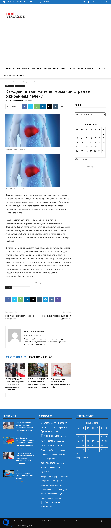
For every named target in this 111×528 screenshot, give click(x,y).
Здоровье (65, 69)
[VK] (51, 299)
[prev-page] (7, 395)
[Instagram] (93, 2)
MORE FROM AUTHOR (40, 357)
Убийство (52, 450)
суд (60, 493)
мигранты (45, 480)
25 (82, 151)
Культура (77, 69)
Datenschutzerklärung (50, 521)
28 (95, 151)
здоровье (17, 288)
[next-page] (11, 395)
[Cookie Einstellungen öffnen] (6, 524)
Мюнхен (60, 441)
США (59, 445)
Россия (51, 445)
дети (59, 467)
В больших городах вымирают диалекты (56, 317)
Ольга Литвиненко (15, 100)
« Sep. (77, 159)
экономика (47, 506)
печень (26, 288)
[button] (84, 2)
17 (77, 146)
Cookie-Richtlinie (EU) (94, 521)
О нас (16, 521)
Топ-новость (19, 86)
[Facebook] (88, 2)
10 (77, 142)
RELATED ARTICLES (16, 357)
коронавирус (50, 476)
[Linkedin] (97, 2)
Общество (35, 69)
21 (95, 146)
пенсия (62, 485)
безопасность (48, 462)
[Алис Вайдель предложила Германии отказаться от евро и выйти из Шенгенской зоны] (8, 440)
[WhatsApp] (37, 106)
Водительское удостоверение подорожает (19, 317)
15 (99, 142)
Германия (50, 435)
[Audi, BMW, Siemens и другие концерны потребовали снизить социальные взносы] (8, 425)
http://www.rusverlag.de (32, 335)
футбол (45, 502)
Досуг (100, 69)
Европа (64, 436)
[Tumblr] (55, 106)
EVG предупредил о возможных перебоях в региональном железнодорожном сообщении (14, 384)
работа (43, 494)
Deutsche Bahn (48, 423)
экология (55, 502)
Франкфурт (89, 69)
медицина (64, 477)
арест (43, 459)
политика (47, 489)
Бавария (62, 423)
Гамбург (57, 431)
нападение (57, 480)
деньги (52, 467)
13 (91, 142)
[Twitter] (106, 2)
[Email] (49, 106)
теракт (43, 498)
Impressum (35, 521)
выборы (44, 467)
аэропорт (51, 458)
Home (7, 82)
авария (62, 454)
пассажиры (54, 485)
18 (82, 146)
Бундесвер (46, 431)
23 (103, 146)
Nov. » (84, 159)
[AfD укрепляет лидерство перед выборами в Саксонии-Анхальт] (8, 473)
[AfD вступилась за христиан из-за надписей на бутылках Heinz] (61, 370)
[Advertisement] (55, 45)
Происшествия (50, 69)
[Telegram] (45, 299)
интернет (54, 472)
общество (44, 485)
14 (95, 142)
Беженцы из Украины (13, 75)
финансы (57, 498)
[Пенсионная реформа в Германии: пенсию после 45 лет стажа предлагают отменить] (38, 370)
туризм (50, 498)
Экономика (22, 69)
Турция (43, 450)
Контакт (70, 521)
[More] (62, 106)
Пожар (43, 446)
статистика (52, 494)
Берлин (62, 427)
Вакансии (24, 521)
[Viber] (58, 299)
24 (77, 151)
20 (91, 146)
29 (99, 151)
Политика (8, 69)
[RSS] (102, 2)
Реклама (79, 521)
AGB (63, 521)
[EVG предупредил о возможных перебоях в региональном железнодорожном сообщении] (15, 370)
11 (82, 142)
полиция (61, 489)
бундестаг (60, 463)
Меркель (48, 440)
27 (91, 151)
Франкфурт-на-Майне (49, 454)
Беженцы (48, 427)
